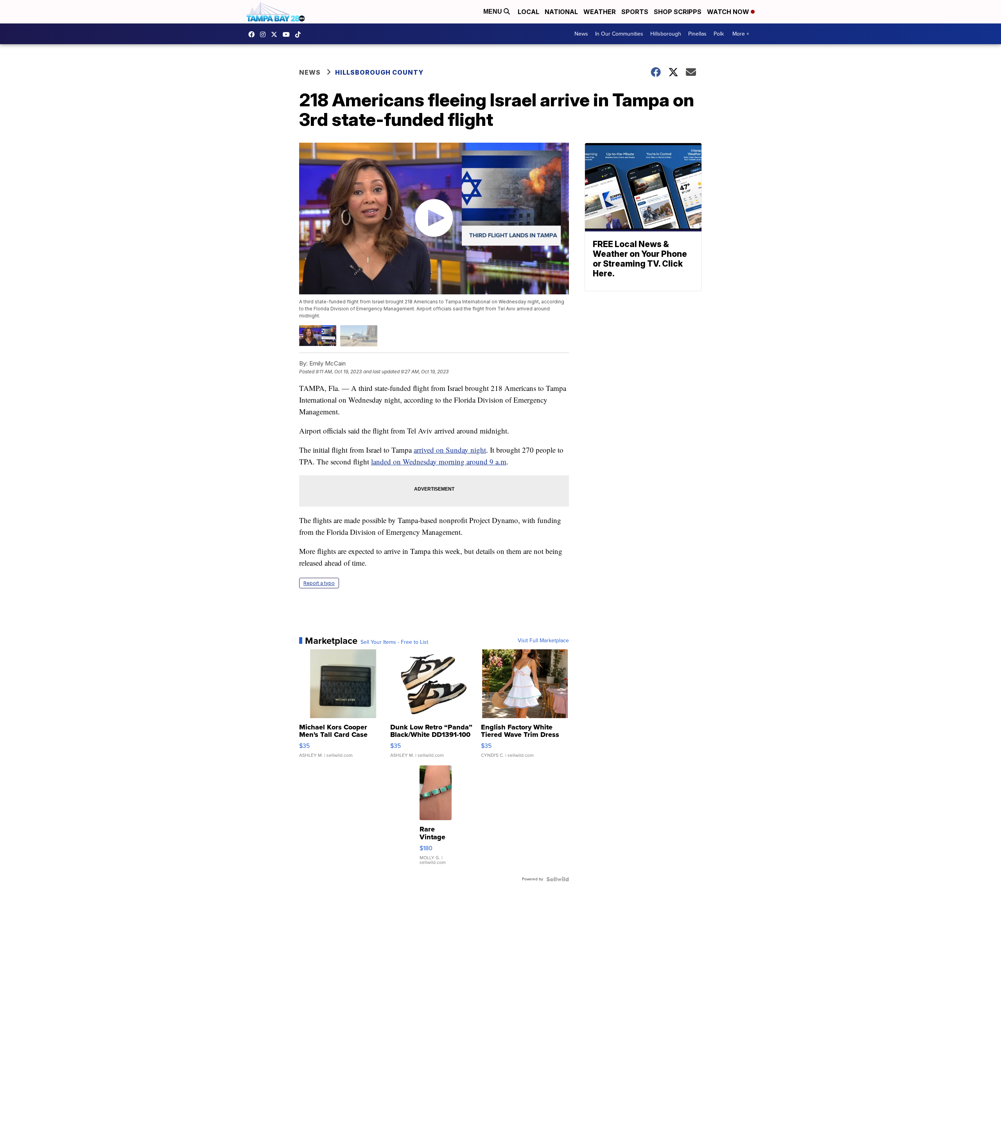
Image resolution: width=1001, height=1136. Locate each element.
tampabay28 (276, 34)
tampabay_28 (264, 34)
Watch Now (729, 12)
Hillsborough (665, 34)
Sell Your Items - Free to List (394, 642)
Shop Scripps (677, 12)
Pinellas (697, 34)
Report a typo (319, 583)
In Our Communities (619, 34)
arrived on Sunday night (450, 450)
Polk (719, 34)
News (581, 34)
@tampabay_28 (300, 34)
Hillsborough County (379, 72)
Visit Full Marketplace (543, 640)
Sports (634, 12)
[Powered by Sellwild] (557, 879)
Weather (599, 12)
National (561, 12)
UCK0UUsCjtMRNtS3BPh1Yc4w (288, 34)
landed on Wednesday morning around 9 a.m (438, 461)
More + (740, 34)
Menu (493, 11)
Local (528, 12)
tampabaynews (253, 34)
